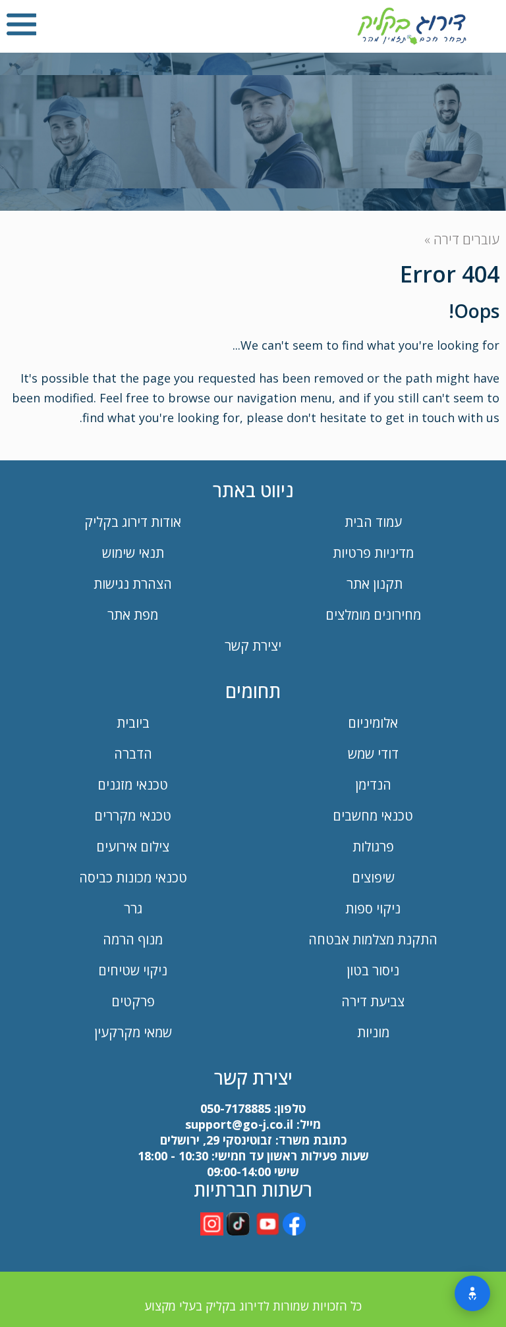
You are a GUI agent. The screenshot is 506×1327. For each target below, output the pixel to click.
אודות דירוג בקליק (132, 522)
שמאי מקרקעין (133, 1032)
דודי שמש (373, 754)
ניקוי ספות (373, 908)
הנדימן (373, 785)
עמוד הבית (373, 522)
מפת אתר (132, 615)
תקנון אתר (373, 584)
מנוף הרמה (133, 939)
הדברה (133, 754)
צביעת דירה (373, 1001)
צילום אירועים (132, 846)
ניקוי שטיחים (132, 970)
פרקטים (133, 1001)
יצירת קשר (253, 646)
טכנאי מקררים (132, 816)
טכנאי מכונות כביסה (133, 877)
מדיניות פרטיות (373, 553)
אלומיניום (373, 723)
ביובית (133, 723)
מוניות (373, 1032)
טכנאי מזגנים (133, 785)
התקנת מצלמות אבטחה (372, 939)
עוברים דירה (466, 239)
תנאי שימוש (133, 553)
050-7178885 (235, 1108)
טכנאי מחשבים (373, 816)
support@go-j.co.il (239, 1124)
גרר (133, 908)
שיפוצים (373, 877)
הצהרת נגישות (133, 584)
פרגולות (373, 846)
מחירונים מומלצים (373, 615)
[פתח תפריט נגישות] (472, 1293)
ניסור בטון (373, 970)
